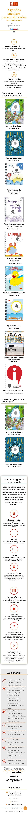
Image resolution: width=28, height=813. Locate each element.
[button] (14, 32)
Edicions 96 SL (14, 808)
